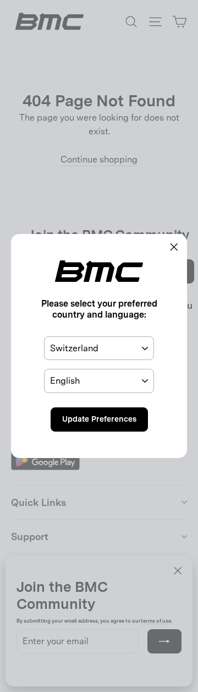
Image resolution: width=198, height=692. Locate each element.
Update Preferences (99, 419)
